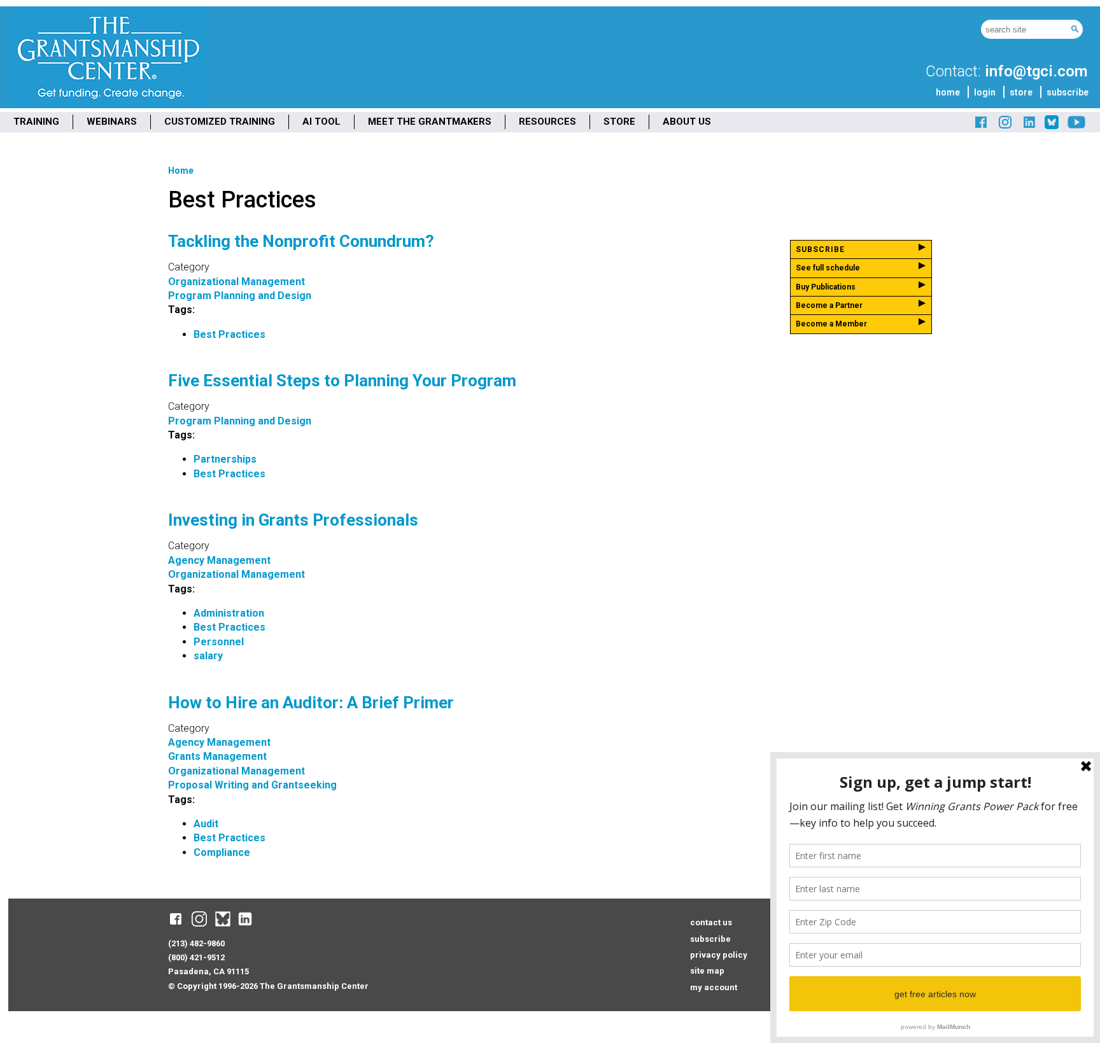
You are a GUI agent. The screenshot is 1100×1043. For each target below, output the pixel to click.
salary (208, 656)
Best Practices (229, 334)
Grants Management (217, 756)
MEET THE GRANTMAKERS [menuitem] (429, 121)
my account (713, 987)
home (948, 92)
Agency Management (219, 560)
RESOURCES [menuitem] (547, 121)
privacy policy (718, 955)
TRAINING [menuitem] (36, 121)
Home (181, 170)
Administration (229, 613)
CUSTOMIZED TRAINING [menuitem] (219, 121)
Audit (206, 824)
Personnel (219, 642)
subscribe (1068, 92)
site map (707, 971)
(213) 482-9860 (196, 943)
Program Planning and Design (239, 296)
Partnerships (225, 459)
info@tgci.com (1036, 71)
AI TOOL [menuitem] (321, 121)
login (985, 92)
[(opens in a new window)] (981, 127)
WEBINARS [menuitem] (112, 121)
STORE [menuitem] (619, 121)
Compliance (222, 852)
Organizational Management (236, 282)
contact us (711, 922)
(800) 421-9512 (196, 957)
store (1021, 92)
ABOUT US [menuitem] (687, 121)
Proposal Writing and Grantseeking (252, 785)
